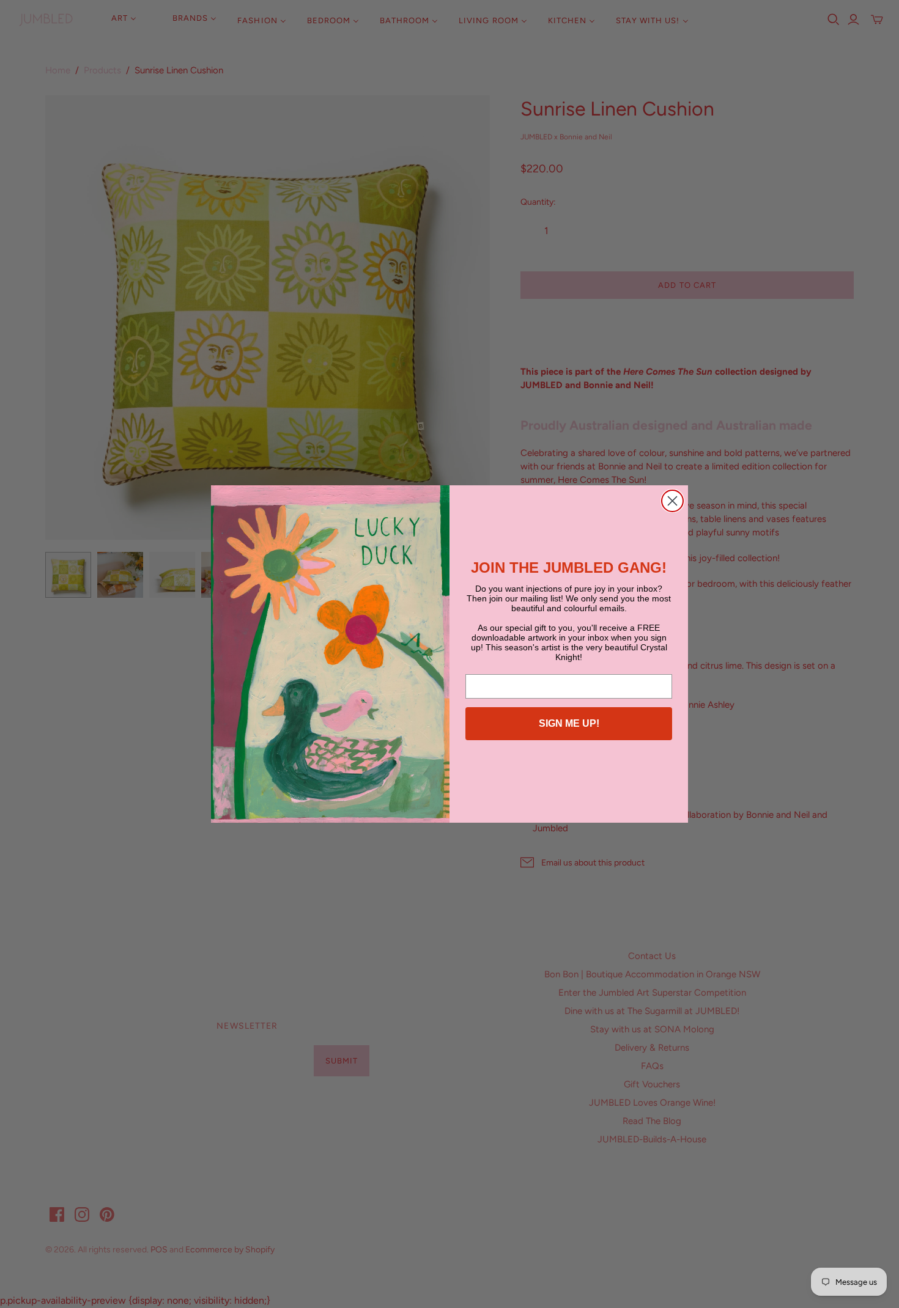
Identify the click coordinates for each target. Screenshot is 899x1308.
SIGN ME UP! (569, 723)
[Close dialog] (672, 501)
